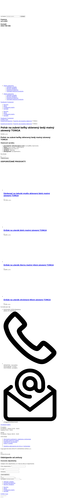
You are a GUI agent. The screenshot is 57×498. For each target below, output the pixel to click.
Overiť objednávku (5, 474)
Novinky (6, 104)
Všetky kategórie (9, 85)
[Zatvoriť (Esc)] (5, 495)
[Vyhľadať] (20, 479)
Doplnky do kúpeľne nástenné (22, 121)
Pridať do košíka (4, 158)
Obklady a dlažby (12, 87)
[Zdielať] (4, 495)
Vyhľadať (3, 16)
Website (3, 471)
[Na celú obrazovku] (2, 495)
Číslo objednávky (6, 466)
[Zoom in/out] (1, 495)
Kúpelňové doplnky (12, 90)
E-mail (3, 469)
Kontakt (6, 109)
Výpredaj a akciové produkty (15, 91)
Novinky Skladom (12, 88)
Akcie (5, 106)
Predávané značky (9, 107)
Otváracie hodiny (6, 424)
